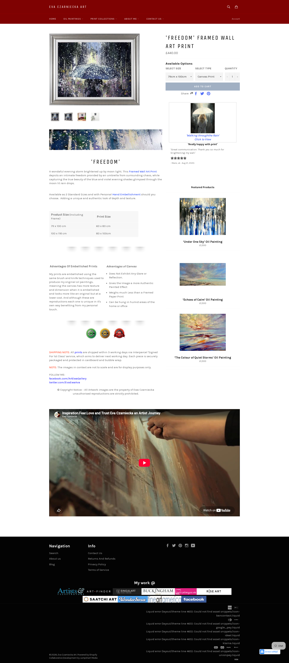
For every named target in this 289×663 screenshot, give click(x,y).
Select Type (203, 68)
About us (55, 558)
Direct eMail (271, 651)
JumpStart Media (89, 658)
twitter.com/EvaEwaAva (64, 382)
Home (52, 18)
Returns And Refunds (101, 558)
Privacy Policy (97, 564)
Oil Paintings (72, 18)
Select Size (173, 68)
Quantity (231, 68)
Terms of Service (98, 569)
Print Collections (102, 18)
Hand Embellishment (126, 194)
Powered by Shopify (87, 654)
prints (78, 352)
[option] (202, 133)
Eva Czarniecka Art (68, 7)
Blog (52, 564)
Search (53, 553)
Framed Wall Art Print (143, 171)
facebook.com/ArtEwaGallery (67, 378)
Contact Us (154, 18)
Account (236, 19)
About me (130, 18)
